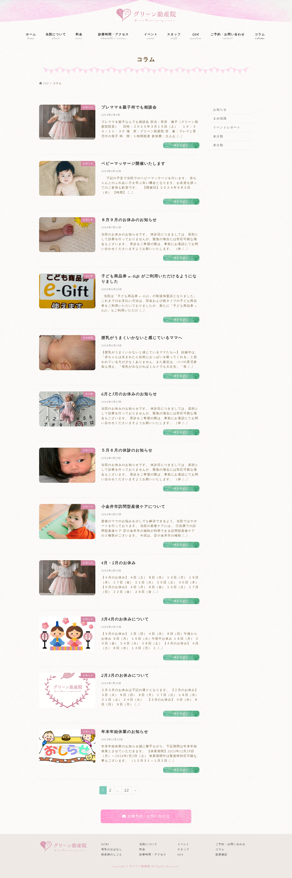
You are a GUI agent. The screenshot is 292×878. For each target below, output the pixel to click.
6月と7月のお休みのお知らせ (129, 394)
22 (126, 791)
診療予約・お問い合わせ (149, 816)
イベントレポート (226, 127)
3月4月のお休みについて (125, 619)
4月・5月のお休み (118, 562)
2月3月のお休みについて (125, 675)
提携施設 (221, 854)
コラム (219, 849)
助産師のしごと (111, 854)
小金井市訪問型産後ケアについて (133, 506)
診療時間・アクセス (152, 854)
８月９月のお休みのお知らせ (129, 219)
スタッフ (183, 849)
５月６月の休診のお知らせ (127, 450)
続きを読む (181, 145)
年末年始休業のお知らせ (124, 731)
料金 (142, 849)
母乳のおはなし (111, 849)
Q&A (180, 854)
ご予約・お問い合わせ (230, 844)
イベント (183, 844)
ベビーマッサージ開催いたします (133, 163)
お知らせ (220, 109)
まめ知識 (220, 118)
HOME (105, 844)
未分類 (218, 136)
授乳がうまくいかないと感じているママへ (142, 337)
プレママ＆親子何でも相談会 (129, 107)
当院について (148, 844)
